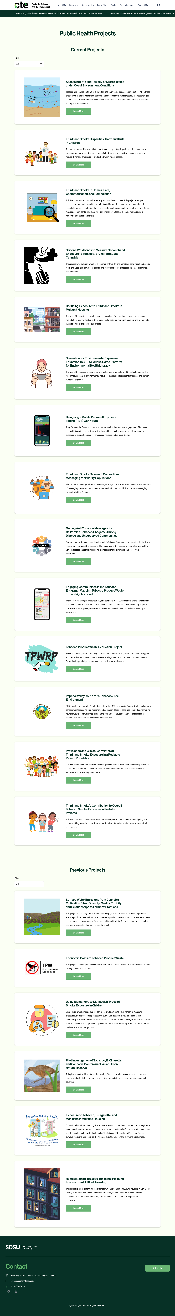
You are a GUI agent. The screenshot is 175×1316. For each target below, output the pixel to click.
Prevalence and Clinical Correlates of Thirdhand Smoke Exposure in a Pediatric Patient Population (93, 754)
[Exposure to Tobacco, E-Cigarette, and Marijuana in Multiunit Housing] (42, 1130)
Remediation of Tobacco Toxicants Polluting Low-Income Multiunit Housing (95, 1180)
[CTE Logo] (32, 5)
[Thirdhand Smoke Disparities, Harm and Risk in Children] (42, 152)
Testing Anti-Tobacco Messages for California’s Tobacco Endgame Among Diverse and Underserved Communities (91, 532)
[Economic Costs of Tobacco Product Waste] (42, 968)
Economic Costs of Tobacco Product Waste (95, 958)
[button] (158, 5)
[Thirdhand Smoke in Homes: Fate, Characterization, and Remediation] (42, 207)
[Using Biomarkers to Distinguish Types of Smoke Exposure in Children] (42, 1019)
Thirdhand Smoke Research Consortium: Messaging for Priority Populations (92, 476)
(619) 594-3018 (18, 1286)
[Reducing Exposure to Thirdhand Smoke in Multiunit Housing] (42, 319)
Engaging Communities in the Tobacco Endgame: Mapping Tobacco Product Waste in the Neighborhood (95, 590)
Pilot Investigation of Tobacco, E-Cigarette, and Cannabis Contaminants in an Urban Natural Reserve (94, 1064)
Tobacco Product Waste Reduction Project (94, 647)
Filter (16, 57)
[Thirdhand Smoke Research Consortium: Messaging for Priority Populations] (42, 488)
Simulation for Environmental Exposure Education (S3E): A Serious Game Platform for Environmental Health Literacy (94, 361)
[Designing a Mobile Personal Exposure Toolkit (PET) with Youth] (42, 430)
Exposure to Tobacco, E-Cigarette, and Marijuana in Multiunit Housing (91, 1117)
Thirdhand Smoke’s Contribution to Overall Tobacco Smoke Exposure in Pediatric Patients (94, 809)
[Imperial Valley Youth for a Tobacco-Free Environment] (42, 711)
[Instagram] (16, 1291)
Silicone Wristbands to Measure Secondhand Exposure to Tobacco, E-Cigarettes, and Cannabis (95, 253)
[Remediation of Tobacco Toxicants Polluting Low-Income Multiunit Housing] (42, 1194)
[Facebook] (9, 1291)
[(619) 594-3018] (8, 1286)
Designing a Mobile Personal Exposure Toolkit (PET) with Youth (91, 419)
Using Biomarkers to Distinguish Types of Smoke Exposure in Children (93, 1003)
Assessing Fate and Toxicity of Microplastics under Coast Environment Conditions (95, 83)
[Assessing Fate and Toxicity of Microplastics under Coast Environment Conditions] (42, 97)
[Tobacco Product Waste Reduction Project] (42, 659)
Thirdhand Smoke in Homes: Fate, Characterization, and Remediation (88, 192)
